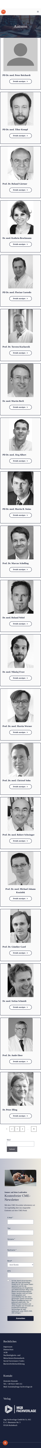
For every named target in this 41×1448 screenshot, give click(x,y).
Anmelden (20, 1318)
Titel (8, 1228)
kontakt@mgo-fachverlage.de (20, 1387)
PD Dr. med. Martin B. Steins (17, 509)
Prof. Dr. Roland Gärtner (15, 184)
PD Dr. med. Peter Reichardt (17, 75)
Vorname (10, 1239)
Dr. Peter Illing (10, 1109)
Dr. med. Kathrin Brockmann (17, 238)
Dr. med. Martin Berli (13, 401)
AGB (5, 1352)
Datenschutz (8, 1349)
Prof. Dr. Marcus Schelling (16, 563)
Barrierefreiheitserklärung (14, 1364)
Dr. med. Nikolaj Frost (13, 672)
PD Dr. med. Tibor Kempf (15, 129)
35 (34, 1129)
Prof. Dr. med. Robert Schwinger (19, 834)
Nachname (11, 1250)
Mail (9, 1140)
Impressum (7, 1347)
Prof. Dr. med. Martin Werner (17, 726)
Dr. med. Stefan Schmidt (14, 1001)
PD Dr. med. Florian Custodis (17, 292)
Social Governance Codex (13, 1361)
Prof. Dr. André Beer (13, 1055)
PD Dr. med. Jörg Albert (14, 454)
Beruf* (9, 1261)
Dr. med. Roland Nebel (14, 617)
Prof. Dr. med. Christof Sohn (17, 780)
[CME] (3, 11)
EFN (9, 1271)
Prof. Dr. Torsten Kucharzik (16, 346)
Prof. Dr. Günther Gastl (14, 946)
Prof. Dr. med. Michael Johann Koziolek (20, 891)
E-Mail (9, 1217)
